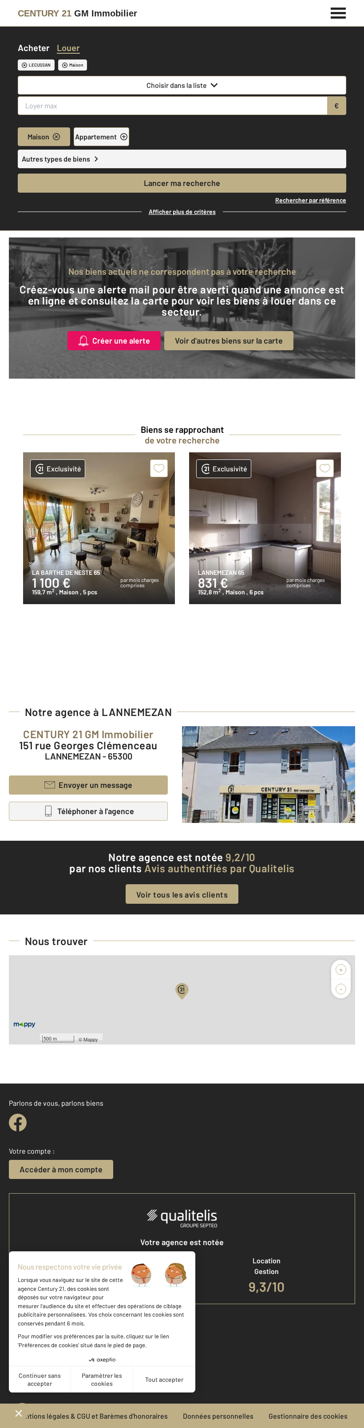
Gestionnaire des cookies (308, 1416)
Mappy (90, 1039)
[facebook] (18, 1122)
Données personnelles (218, 1416)
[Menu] (338, 12)
